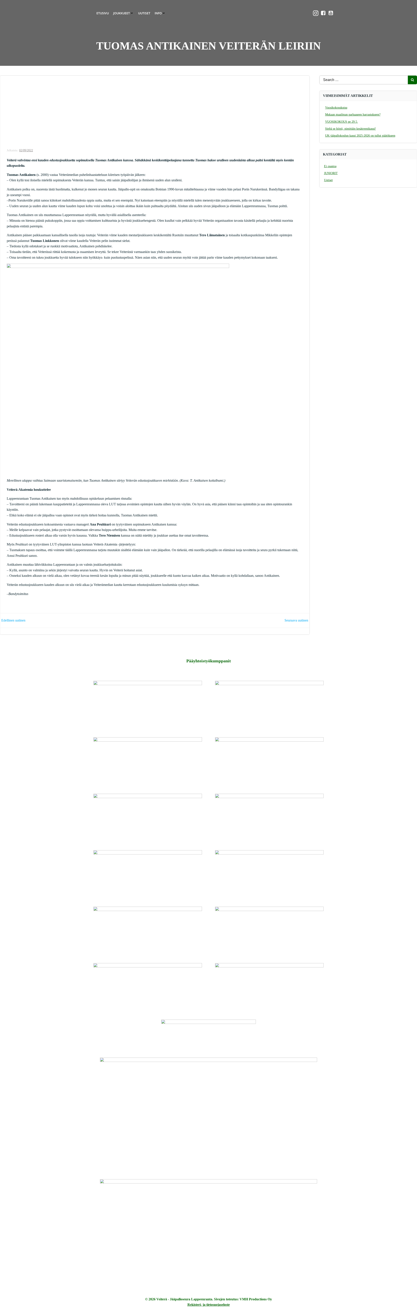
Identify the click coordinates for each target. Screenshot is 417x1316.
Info (158, 13)
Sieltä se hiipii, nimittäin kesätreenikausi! (350, 128)
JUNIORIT (331, 173)
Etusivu (102, 13)
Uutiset (144, 13)
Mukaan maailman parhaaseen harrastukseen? (353, 114)
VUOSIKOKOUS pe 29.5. (341, 121)
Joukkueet (121, 13)
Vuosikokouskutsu (336, 107)
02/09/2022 (26, 150)
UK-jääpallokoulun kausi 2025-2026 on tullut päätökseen (360, 135)
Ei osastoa (330, 166)
